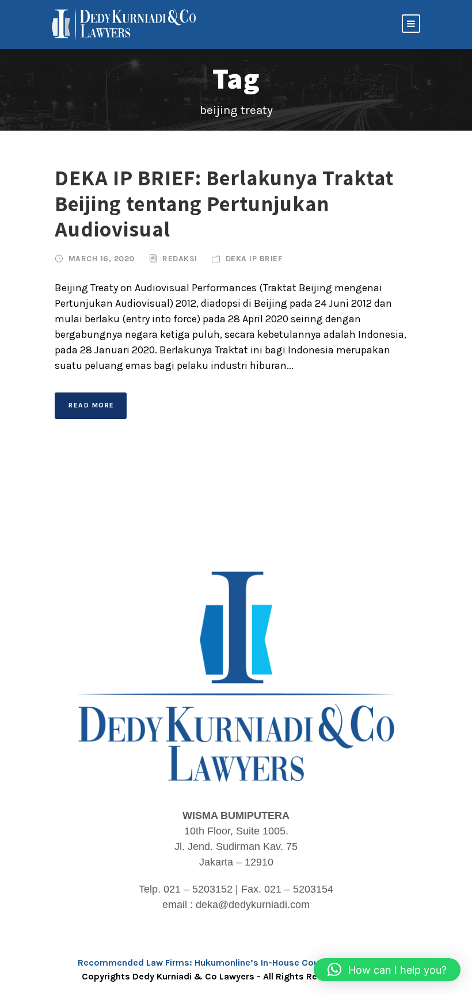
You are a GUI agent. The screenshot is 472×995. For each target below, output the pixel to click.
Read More (91, 405)
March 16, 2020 (101, 259)
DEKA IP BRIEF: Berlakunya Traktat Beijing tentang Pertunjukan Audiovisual (224, 203)
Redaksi (179, 259)
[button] (387, 969)
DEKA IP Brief (254, 259)
